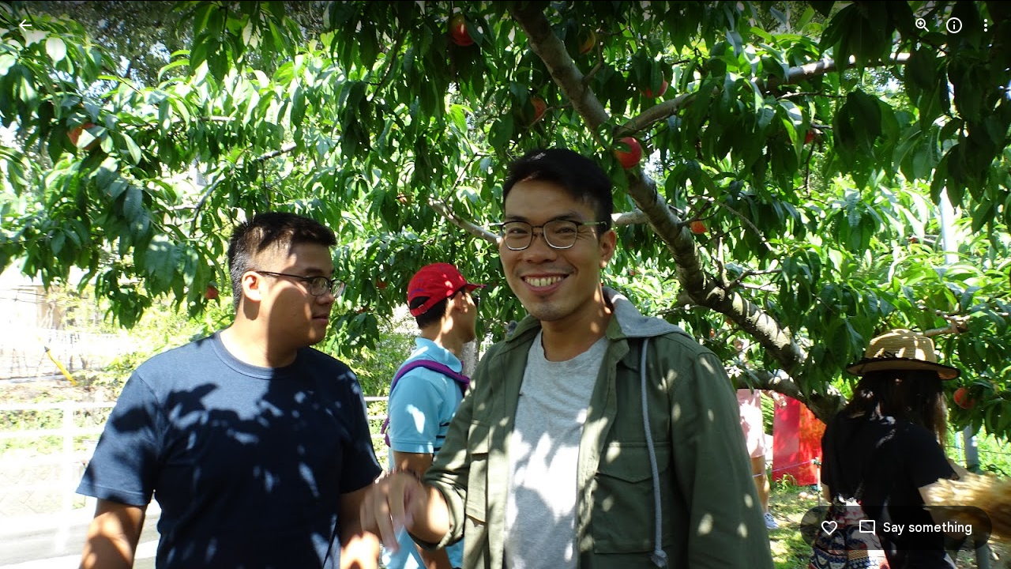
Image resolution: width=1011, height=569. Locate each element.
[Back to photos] (25, 25)
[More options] (986, 25)
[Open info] (954, 25)
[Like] (829, 527)
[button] (44, 284)
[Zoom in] (922, 25)
